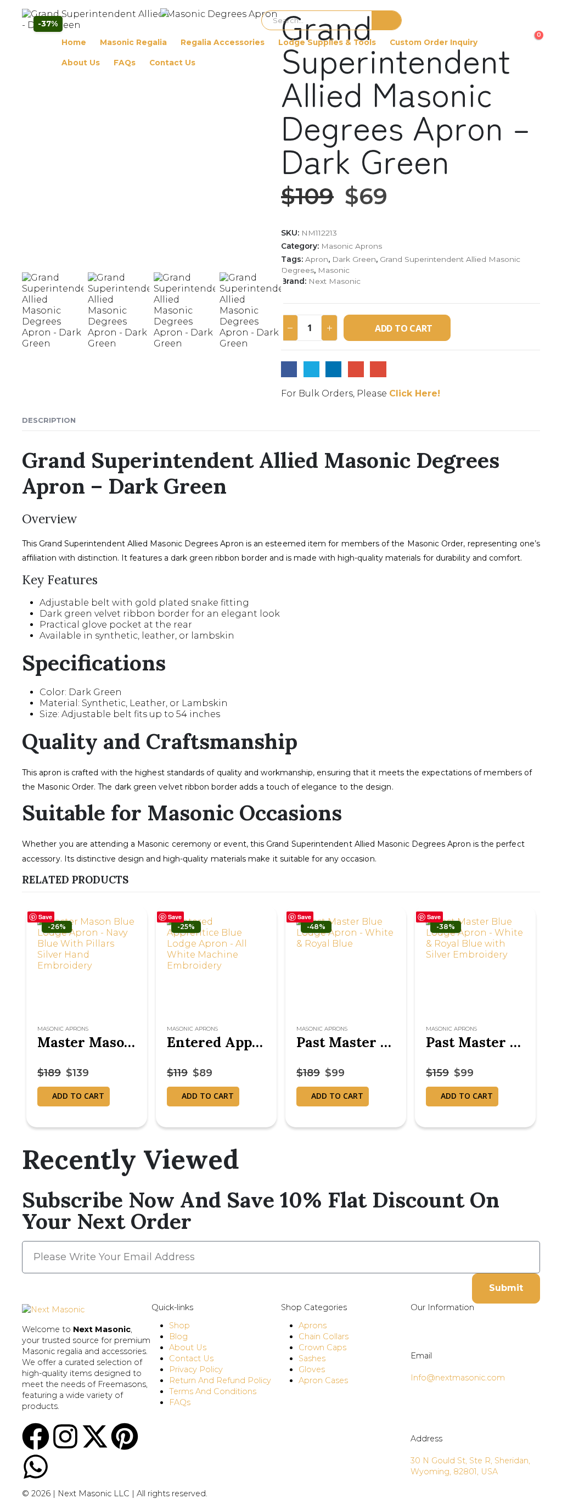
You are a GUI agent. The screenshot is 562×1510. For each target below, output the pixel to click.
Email (378, 369)
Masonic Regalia (133, 42)
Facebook (289, 369)
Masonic (334, 270)
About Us (80, 62)
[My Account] (30, 40)
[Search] (387, 20)
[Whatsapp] (35, 1466)
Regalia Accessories (223, 42)
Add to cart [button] (78, 1095)
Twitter (311, 369)
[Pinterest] (124, 1436)
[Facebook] (35, 1436)
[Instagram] (65, 1436)
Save (45, 917)
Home (73, 42)
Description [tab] (49, 420)
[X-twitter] (95, 1436)
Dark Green (354, 259)
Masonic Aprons (351, 246)
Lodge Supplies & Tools (327, 42)
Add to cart (403, 328)
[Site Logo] (207, 20)
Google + (356, 369)
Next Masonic (334, 281)
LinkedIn (333, 369)
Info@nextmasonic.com (458, 1378)
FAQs (125, 62)
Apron (316, 259)
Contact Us (172, 62)
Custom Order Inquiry (433, 42)
